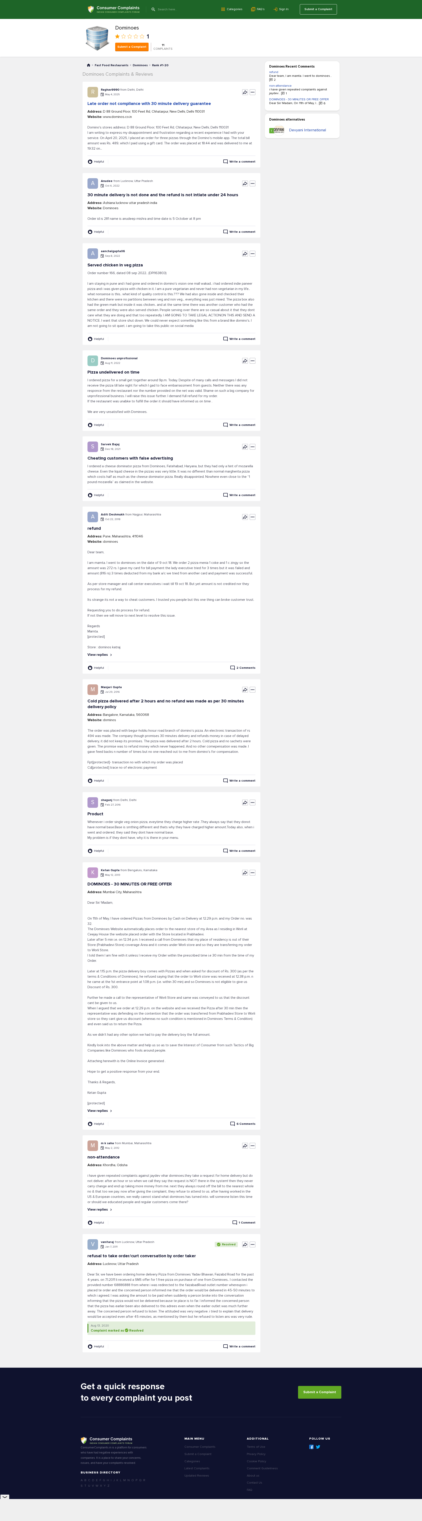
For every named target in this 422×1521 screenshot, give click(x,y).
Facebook (311, 1447)
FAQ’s (261, 9)
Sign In (284, 9)
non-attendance (280, 86)
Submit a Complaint (318, 9)
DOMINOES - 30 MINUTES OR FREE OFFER (299, 99)
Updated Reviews (196, 1475)
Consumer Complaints (199, 1447)
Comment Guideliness (262, 1468)
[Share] (245, 92)
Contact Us (254, 1482)
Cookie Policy (256, 1461)
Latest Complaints (196, 1468)
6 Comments (245, 1124)
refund (273, 72)
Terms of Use (256, 1447)
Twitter (318, 1447)
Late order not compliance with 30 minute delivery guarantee (149, 103)
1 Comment (247, 1222)
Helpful (99, 161)
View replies (98, 654)
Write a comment (242, 161)
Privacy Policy (256, 1454)
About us (253, 1475)
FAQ (249, 1490)
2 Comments (245, 668)
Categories (234, 9)
